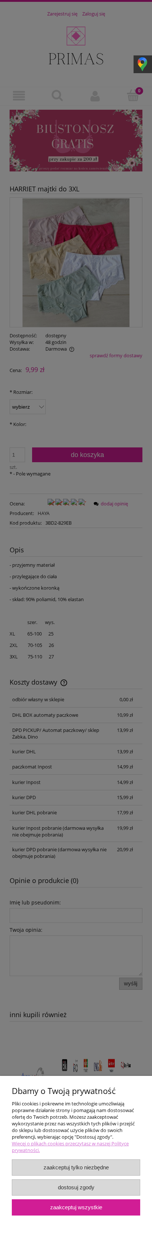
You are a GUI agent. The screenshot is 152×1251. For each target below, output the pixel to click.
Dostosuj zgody (76, 1187)
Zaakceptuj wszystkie (76, 1207)
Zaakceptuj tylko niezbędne (76, 1167)
